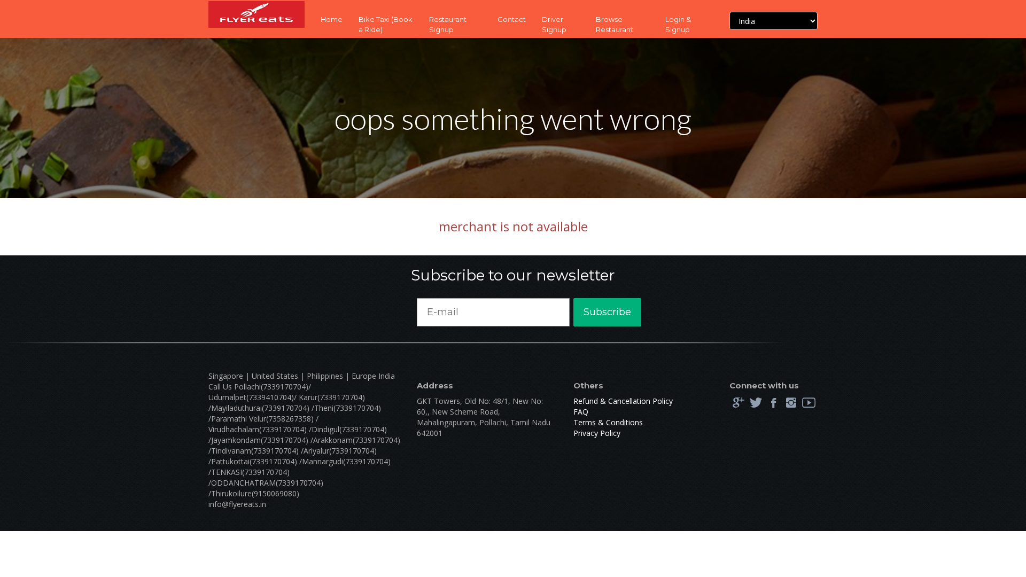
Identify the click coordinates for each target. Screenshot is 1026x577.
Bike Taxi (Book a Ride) (386, 24)
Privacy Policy (596, 433)
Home (332, 19)
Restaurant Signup (448, 24)
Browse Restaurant (614, 24)
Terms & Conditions (608, 422)
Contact (512, 19)
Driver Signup (554, 24)
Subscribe (607, 312)
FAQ (580, 412)
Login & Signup (678, 24)
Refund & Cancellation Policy (623, 401)
